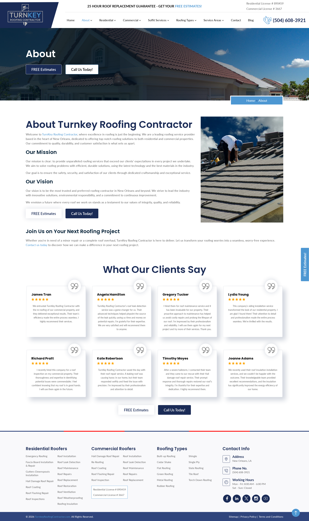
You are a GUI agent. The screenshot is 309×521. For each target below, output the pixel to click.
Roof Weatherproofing (70, 497)
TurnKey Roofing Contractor (59, 134)
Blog (251, 20)
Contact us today (36, 245)
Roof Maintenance (67, 468)
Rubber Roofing (165, 486)
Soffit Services (157, 20)
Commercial (130, 20)
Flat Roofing (163, 468)
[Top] (296, 513)
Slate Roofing (196, 468)
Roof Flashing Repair (37, 493)
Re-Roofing (97, 462)
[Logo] (25, 14)
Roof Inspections (35, 499)
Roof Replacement (67, 480)
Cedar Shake (164, 462)
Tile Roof (194, 474)
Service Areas (212, 20)
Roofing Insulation (67, 503)
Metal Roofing (165, 480)
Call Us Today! (82, 69)
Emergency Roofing (36, 456)
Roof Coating (33, 487)
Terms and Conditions (271, 516)
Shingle (193, 456)
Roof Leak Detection (68, 462)
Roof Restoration (66, 486)
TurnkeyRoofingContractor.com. (53, 516)
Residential (106, 20)
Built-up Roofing (166, 456)
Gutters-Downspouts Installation (38, 473)
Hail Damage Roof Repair (40, 481)
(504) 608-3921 (289, 20)
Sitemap (233, 516)
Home (71, 20)
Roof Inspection (100, 480)
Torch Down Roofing (200, 480)
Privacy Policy (248, 516)
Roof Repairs (64, 474)
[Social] (227, 499)
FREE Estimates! (188, 6)
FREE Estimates (43, 69)
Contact (236, 20)
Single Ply (194, 462)
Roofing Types (185, 20)
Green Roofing (165, 474)
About (85, 20)
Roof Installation (66, 456)
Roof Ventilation (66, 491)
